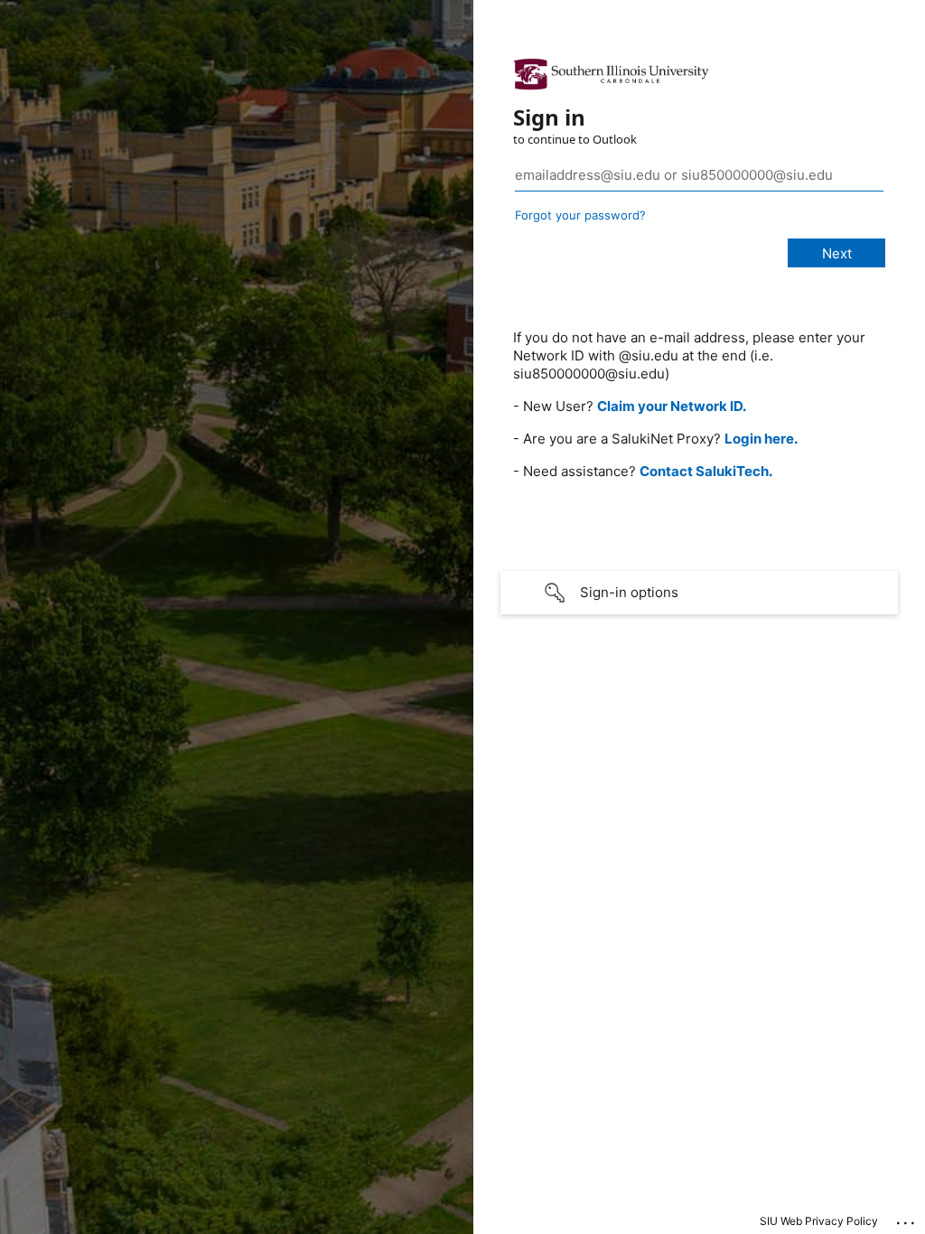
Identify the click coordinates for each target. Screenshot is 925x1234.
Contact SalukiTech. (706, 471)
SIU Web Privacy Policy (819, 1221)
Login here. (761, 438)
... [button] (907, 1219)
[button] (699, 592)
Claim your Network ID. (671, 406)
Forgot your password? (580, 215)
